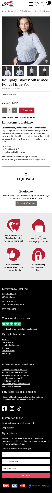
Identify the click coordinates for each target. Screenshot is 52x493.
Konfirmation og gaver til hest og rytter (19, 423)
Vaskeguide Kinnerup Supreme (15, 375)
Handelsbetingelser (10, 345)
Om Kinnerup (8, 342)
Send (27, 475)
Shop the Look (8, 427)
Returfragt (6, 353)
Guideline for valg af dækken (14, 369)
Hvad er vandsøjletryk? (12, 378)
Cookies (5, 348)
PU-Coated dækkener (11, 386)
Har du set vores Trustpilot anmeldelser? (19, 329)
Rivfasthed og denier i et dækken (16, 383)
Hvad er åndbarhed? (10, 381)
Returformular (8, 350)
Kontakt (5, 339)
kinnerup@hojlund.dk (16, 304)
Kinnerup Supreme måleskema (15, 372)
